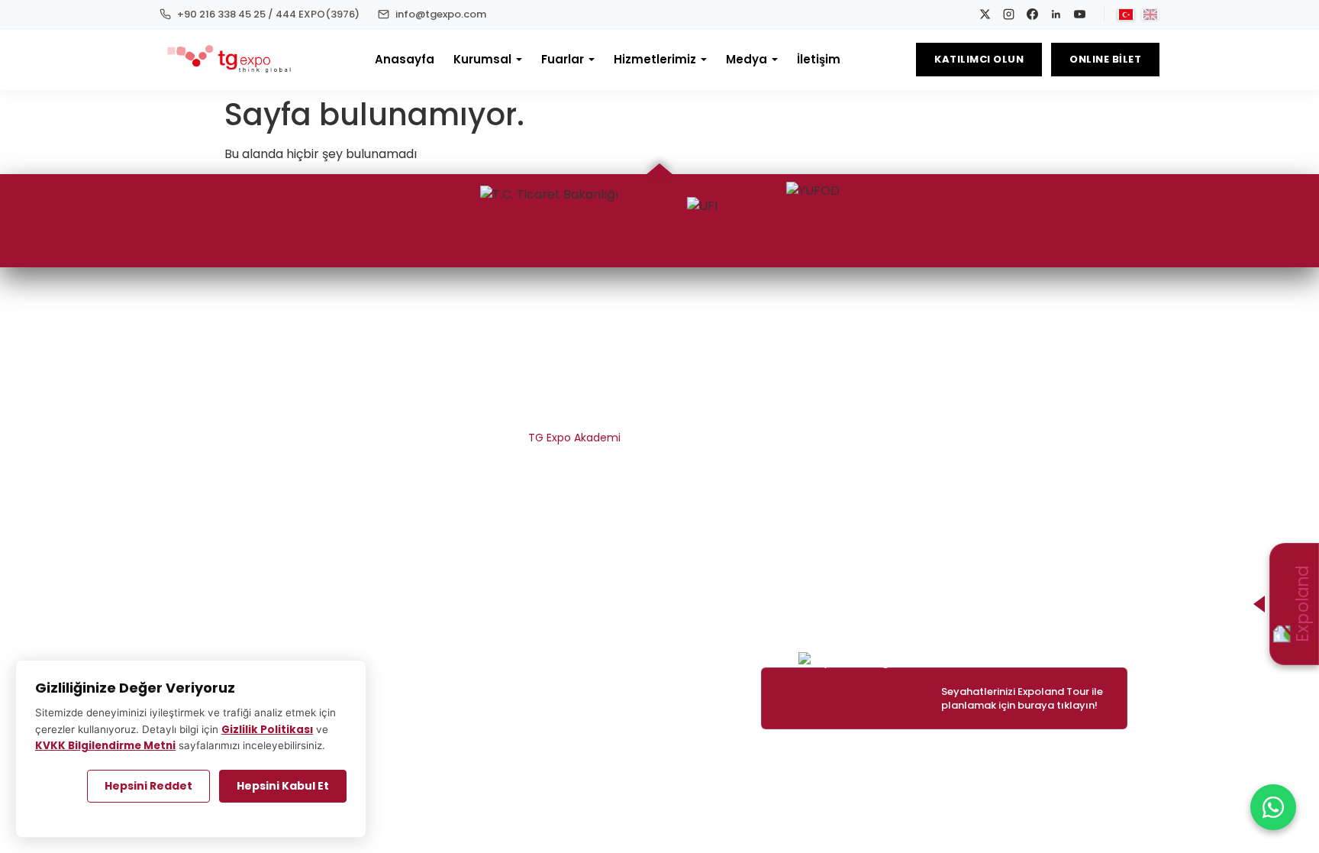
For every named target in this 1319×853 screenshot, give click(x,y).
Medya (746, 59)
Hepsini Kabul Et (283, 785)
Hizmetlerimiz (655, 59)
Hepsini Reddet (148, 785)
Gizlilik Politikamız (576, 465)
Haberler (1105, 355)
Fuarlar (562, 59)
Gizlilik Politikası (267, 729)
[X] (985, 14)
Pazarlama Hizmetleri (758, 355)
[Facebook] (1032, 14)
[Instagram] (1008, 14)
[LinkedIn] (1056, 14)
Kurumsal (482, 59)
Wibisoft (568, 755)
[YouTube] (1079, 14)
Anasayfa (404, 59)
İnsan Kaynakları (578, 410)
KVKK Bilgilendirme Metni (556, 492)
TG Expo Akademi (574, 437)
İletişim (818, 59)
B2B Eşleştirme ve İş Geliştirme (734, 410)
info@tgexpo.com (1079, 602)
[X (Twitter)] (254, 329)
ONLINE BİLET (1105, 59)
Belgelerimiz (589, 382)
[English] (1150, 14)
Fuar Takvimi (937, 355)
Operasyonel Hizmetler (753, 382)
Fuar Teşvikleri (777, 437)
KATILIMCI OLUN (979, 59)
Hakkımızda (591, 355)
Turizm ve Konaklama (756, 465)
